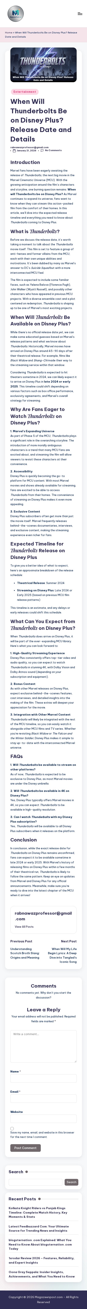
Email (15, 1092)
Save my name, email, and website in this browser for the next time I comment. (42, 1135)
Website (16, 1112)
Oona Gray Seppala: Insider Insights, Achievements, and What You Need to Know (42, 1274)
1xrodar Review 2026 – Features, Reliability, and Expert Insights (41, 1260)
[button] (24, 926)
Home (8, 32)
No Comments (53, 150)
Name (15, 1071)
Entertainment (25, 91)
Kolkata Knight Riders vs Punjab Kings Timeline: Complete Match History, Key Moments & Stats (38, 1212)
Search (16, 1171)
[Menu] (80, 13)
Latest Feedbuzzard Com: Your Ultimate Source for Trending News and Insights (39, 1228)
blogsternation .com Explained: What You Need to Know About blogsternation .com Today (40, 1244)
